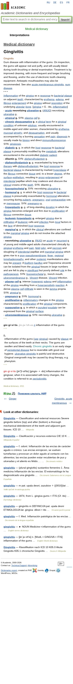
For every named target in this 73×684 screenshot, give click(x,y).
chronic (9, 121)
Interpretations (19, 35)
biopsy (26, 140)
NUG (38, 240)
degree (58, 173)
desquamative (23, 121)
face (10, 225)
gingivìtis (9, 485)
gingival (62, 121)
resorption (57, 103)
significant (32, 270)
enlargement (19, 103)
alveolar (20, 106)
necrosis (57, 248)
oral (48, 199)
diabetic (10, 147)
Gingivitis (9, 418)
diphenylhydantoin (34, 158)
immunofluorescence (54, 140)
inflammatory (30, 300)
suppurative (12, 307)
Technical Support (19, 565)
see (36, 338)
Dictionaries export (9, 570)
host (37, 147)
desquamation (36, 132)
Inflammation (11, 95)
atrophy (18, 132)
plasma (29, 117)
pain (52, 136)
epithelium (18, 177)
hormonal (11, 192)
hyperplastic (12, 207)
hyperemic (37, 281)
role (62, 270)
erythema (49, 99)
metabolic (51, 151)
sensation (39, 136)
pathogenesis (11, 274)
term (48, 121)
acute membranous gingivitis (48, 84)
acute (8, 110)
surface (8, 177)
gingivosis (15, 143)
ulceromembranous (14, 277)
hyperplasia (59, 170)
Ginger (12, 398)
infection (44, 222)
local (57, 222)
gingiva (30, 95)
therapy (8, 166)
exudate (52, 307)
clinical (41, 121)
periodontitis (39, 378)
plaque (68, 95)
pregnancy (38, 199)
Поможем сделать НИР (32, 393)
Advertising (32, 565)
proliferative (12, 300)
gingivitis (9, 446)
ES (61, 2)
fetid (37, 248)
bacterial (59, 95)
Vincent (34, 277)
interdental (9, 181)
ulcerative (33, 110)
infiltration (9, 222)
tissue (32, 173)
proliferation (58, 210)
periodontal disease (18, 350)
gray (22, 255)
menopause (13, 203)
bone (28, 106)
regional (59, 255)
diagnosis (62, 136)
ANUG (46, 110)
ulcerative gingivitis (25, 353)
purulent (42, 307)
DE (55, 2)
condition (9, 125)
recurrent (62, 240)
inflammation (60, 106)
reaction (59, 285)
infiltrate (28, 288)
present (17, 262)
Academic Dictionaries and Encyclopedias (30, 13)
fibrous (7, 103)
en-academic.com (13, 6)
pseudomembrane (36, 255)
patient (53, 155)
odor (43, 248)
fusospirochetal (14, 188)
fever (50, 255)
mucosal (8, 132)
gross (41, 177)
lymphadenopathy (14, 259)
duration (50, 207)
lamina (53, 288)
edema (60, 99)
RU (48, 2)
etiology (32, 125)
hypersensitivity (46, 285)
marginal (10, 229)
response (45, 95)
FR (67, 2)
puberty (27, 199)
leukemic (10, 218)
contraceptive (58, 199)
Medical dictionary (36, 28)
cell (35, 117)
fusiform (28, 262)
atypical (10, 117)
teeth (20, 99)
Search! (65, 19)
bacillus (38, 262)
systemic (41, 259)
